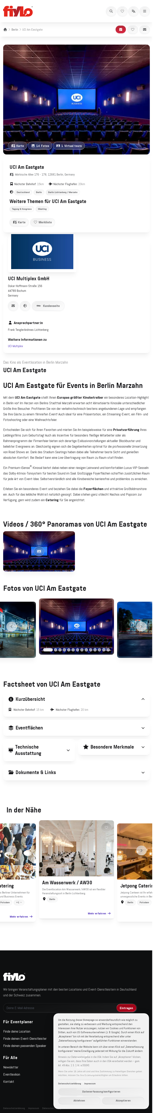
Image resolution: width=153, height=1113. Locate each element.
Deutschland (23, 192)
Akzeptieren (120, 1100)
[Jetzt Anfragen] (121, 29)
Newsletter (10, 1077)
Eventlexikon (11, 1084)
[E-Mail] (144, 29)
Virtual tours (71, 145)
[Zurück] (11, 626)
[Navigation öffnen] (144, 11)
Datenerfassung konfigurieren (98, 1091)
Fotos (42, 145)
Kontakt (8, 1091)
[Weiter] (141, 626)
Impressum (87, 1083)
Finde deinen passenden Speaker (24, 1055)
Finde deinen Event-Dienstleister (25, 1048)
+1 (16, 912)
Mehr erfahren (17, 926)
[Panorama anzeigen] (39, 551)
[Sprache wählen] (133, 11)
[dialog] (98, 1061)
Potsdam (143, 912)
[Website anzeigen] (25, 305)
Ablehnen (76, 1100)
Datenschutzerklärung (66, 1083)
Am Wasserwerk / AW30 (66, 892)
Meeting (42, 209)
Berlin (15, 29)
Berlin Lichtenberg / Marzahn (62, 192)
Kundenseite (51, 305)
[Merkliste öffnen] (122, 11)
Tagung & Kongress (22, 209)
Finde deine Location (16, 1041)
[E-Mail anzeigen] (13, 305)
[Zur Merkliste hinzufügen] (133, 29)
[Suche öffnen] (111, 11)
